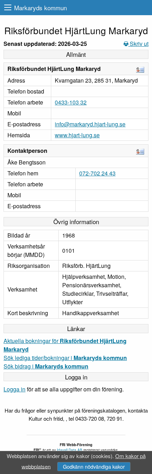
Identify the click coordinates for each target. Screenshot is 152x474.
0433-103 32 (71, 102)
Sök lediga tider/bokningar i (65, 358)
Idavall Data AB (69, 450)
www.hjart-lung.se (77, 135)
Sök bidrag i (46, 366)
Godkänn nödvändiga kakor (94, 466)
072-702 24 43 (97, 173)
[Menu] (7, 8)
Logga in (14, 389)
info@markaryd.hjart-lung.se (90, 124)
